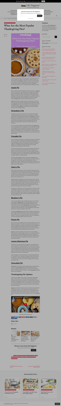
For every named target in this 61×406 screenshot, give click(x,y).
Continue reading (30, 18)
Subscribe (39, 15)
